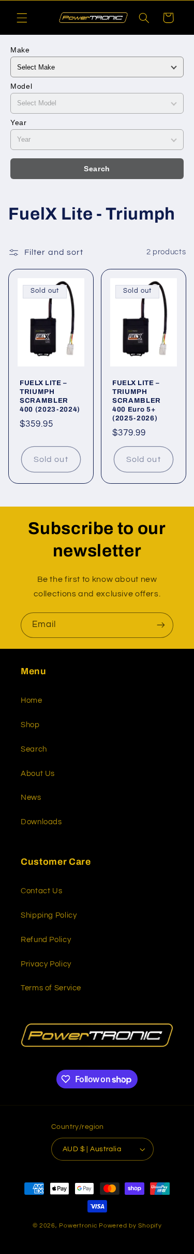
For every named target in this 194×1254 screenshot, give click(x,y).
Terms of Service (51, 988)
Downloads (41, 822)
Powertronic (78, 1226)
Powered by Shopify (130, 1226)
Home (31, 700)
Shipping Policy (49, 915)
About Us (38, 774)
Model (21, 86)
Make (20, 50)
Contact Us (41, 891)
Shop (30, 725)
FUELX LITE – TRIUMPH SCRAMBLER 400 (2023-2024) (50, 395)
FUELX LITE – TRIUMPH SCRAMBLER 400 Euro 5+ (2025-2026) (136, 399)
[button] (22, 18)
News (31, 797)
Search (97, 169)
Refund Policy (46, 940)
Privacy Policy (46, 964)
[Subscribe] (161, 625)
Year (18, 122)
